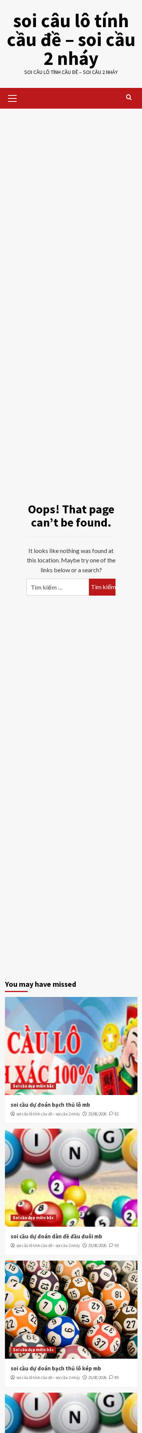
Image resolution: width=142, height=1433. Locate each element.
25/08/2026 (97, 1114)
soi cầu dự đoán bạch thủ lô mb (50, 1104)
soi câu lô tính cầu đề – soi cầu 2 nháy (71, 39)
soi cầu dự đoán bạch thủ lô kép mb (56, 1368)
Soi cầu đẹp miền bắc (33, 1086)
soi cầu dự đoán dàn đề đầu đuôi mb (56, 1236)
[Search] (129, 97)
